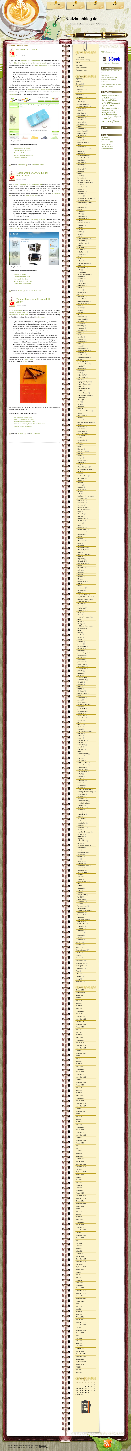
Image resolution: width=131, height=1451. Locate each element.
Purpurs (80, 720)
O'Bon (79, 615)
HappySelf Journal (83, 384)
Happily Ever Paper (84, 382)
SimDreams (81, 818)
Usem (79, 890)
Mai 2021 (78, 1003)
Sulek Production (83, 852)
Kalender (78, 944)
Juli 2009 (78, 1367)
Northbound (81, 608)
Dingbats (80, 276)
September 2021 (81, 992)
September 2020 (81, 1024)
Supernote (81, 854)
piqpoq (80, 688)
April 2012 (79, 1280)
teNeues (80, 863)
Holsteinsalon (82, 397)
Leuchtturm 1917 (83, 509)
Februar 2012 (80, 1285)
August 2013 (80, 1238)
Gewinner (106, 103)
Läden (78, 952)
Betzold (80, 167)
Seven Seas (81, 814)
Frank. (80, 343)
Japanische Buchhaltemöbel (22, 283)
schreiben (21, 433)
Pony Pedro (81, 702)
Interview (78, 942)
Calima (80, 214)
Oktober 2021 (80, 990)
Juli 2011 (78, 1304)
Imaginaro (81, 406)
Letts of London (82, 507)
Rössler (80, 778)
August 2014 (80, 1206)
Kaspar (80, 444)
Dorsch (80, 287)
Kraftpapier (81, 462)
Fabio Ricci (81, 321)
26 (77, 1392)
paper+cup (81, 648)
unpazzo (80, 888)
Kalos (79, 438)
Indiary (80, 413)
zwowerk (80, 939)
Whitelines (81, 917)
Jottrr (79, 424)
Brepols (80, 189)
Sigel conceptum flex (107, 86)
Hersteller (79, 97)
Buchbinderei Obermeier (85, 198)
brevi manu (81, 191)
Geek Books (81, 355)
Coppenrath (81, 247)
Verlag (78, 979)
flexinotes (80, 339)
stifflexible (81, 836)
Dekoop (80, 261)
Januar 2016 (80, 1161)
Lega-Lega (81, 489)
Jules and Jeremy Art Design (36, 219)
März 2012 (79, 1282)
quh (79, 722)
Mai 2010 (78, 1340)
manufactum (81, 532)
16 (88, 1388)
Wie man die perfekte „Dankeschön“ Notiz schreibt (29, 424)
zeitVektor (81, 930)
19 (77, 1390)
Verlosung (107, 121)
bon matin (81, 178)
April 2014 (79, 1216)
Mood (79, 579)
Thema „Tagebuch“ (30, 359)
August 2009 (80, 1364)
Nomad (80, 606)
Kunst (77, 947)
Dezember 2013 (81, 1227)
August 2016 (80, 1143)
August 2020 (80, 1027)
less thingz (81, 498)
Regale (20, 290)
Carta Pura (81, 225)
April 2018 (79, 1093)
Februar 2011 (80, 1317)
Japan (42, 164)
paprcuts (80, 675)
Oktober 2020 (80, 1021)
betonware (81, 164)
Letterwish (81, 505)
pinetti (79, 686)
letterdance (81, 500)
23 (88, 1390)
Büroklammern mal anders (22, 148)
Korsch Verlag (82, 460)
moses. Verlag (82, 581)
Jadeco (80, 420)
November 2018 (81, 1077)
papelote (80, 644)
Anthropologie (82, 124)
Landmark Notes (83, 476)
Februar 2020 (80, 1040)
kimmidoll (80, 449)
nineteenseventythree (84, 599)
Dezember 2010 (81, 1322)
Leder (116, 108)
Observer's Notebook (84, 617)
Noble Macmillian (83, 601)
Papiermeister (82, 666)
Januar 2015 (80, 1193)
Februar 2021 (80, 1011)
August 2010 (80, 1333)
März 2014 (79, 1219)
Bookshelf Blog (15, 229)
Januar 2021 (80, 1014)
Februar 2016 (80, 1158)
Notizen (104, 112)
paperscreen (81, 657)
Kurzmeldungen (81, 950)
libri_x (79, 512)
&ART (79, 99)
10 (91, 1386)
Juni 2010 (79, 1338)
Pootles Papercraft (83, 704)
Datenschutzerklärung (83, 60)
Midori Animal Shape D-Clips (44, 65)
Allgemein (79, 79)
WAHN (80, 897)
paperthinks (81, 659)
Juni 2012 (79, 1274)
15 (85, 1388)
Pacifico (80, 635)
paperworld (111, 112)
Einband (78, 84)
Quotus (80, 727)
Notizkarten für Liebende (21, 153)
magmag (80, 523)
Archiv (115, 5)
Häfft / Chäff (81, 375)
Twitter (104, 119)
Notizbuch (113, 110)
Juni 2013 (79, 1243)
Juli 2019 (78, 1056)
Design (31, 290)
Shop (109, 117)
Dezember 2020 (81, 1016)
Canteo (80, 220)
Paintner (80, 639)
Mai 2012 (78, 1277)
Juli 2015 (78, 1177)
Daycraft (80, 254)
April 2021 (79, 1006)
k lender (80, 429)
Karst (79, 442)
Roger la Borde (82, 769)
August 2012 (80, 1269)
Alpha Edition (81, 115)
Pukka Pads (81, 718)
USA (108, 119)
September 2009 (81, 1362)
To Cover (80, 868)
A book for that (82, 104)
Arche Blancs (82, 131)
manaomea (81, 527)
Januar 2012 (80, 1288)
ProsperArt (81, 713)
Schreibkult (81, 798)
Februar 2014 (80, 1222)
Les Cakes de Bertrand (85, 496)
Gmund (80, 359)
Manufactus (81, 534)
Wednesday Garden (84, 910)
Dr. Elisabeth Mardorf (15, 310)
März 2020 (79, 1037)
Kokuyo (80, 458)
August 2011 (80, 1301)
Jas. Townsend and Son (85, 422)
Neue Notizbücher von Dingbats (111, 84)
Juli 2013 (78, 1240)
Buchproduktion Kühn (84, 202)
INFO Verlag (81, 415)
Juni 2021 (79, 1000)
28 (83, 1392)
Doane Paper (82, 283)
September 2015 (81, 1172)
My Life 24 (81, 590)
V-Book (80, 892)
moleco (80, 570)
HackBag (79, 94)
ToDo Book (81, 870)
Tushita (80, 879)
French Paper (82, 348)
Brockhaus (81, 193)
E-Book (78, 62)
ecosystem (81, 296)
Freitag (80, 346)
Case (46, 1447)
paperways (81, 662)
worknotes (81, 921)
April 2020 (79, 1035)
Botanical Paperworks (84, 182)
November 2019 (81, 1048)
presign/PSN (81, 709)
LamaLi (80, 471)
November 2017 (81, 1106)
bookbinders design (84, 180)
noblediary (81, 603)
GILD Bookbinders (83, 357)
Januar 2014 (80, 1224)
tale (79, 859)
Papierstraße (82, 668)
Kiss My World (82, 451)
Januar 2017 (80, 1130)
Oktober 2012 (80, 1264)
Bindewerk (81, 169)
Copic (79, 245)
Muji (79, 585)
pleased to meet (82, 693)
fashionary (81, 325)
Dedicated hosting (107, 148)
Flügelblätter (81, 341)
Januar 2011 (80, 1319)
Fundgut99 (81, 352)
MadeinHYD (81, 520)
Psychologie (113, 114)
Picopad (80, 684)
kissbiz (80, 453)
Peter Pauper (82, 679)
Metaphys (81, 545)
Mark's (80, 536)
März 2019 (79, 1066)
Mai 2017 (78, 1119)
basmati (80, 151)
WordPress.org (106, 144)
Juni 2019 (79, 1058)
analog (104, 95)
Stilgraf (80, 839)
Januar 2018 (80, 1100)
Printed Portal (82, 711)
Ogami (80, 621)
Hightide (80, 391)
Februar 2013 (80, 1253)
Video (116, 121)
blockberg (81, 171)
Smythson (81, 825)
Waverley (80, 903)
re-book (80, 736)
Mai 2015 (78, 1182)
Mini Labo (80, 556)
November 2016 (81, 1135)
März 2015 (79, 1188)
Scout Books (81, 807)
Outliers (80, 630)
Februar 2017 (80, 1127)
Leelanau (80, 487)
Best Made (81, 162)
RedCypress (81, 740)
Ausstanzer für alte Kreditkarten (23, 155)
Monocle (80, 574)
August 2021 (80, 995)
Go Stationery (82, 361)
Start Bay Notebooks (84, 832)
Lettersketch (81, 503)
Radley (80, 729)
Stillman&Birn (82, 841)
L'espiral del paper (83, 467)
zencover (80, 933)
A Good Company (83, 106)
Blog (113, 95)
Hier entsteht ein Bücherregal (23, 281)
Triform (80, 874)
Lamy (79, 473)
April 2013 (79, 1248)
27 (80, 1392)
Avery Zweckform (83, 149)
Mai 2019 (78, 1061)
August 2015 (80, 1174)
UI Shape (80, 886)
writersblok (81, 926)
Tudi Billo (80, 877)
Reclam (80, 738)
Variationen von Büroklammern (30, 60)
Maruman (80, 538)
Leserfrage (105, 110)
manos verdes (82, 529)
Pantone (80, 641)
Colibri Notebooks (83, 238)
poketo (80, 700)
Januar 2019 (80, 1072)
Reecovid (80, 742)
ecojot (79, 294)
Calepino (80, 211)
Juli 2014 (78, 1209)
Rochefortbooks (83, 765)
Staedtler (80, 830)
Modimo (80, 565)
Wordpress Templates (15, 1447)
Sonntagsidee (80, 966)
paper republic (82, 646)
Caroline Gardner (83, 223)
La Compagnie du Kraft (85, 469)
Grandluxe (81, 368)
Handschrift (115, 103)
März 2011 (79, 1314)
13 (80, 1388)
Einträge (105, 139)
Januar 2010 (80, 1351)
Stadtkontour (81, 827)
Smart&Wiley (81, 823)
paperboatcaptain (83, 653)
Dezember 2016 (81, 1132)
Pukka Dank (81, 715)
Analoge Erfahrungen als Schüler (24, 419)
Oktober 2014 (80, 1201)
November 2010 (81, 1325)
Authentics (81, 146)
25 (94, 1390)
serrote (80, 812)
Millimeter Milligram (83, 554)
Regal (35, 290)
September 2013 (81, 1235)
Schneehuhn (81, 794)
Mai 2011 (78, 1309)
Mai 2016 (78, 1151)
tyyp (79, 883)
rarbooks (80, 733)
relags (79, 751)
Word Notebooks (83, 919)
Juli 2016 (78, 1145)
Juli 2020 (78, 1029)
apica (79, 126)
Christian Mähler (21, 56)
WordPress (42, 1446)
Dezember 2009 (81, 1354)
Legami (80, 491)
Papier (105, 114)
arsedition (81, 135)
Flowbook (79, 86)
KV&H (79, 464)
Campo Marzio (82, 218)
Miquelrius (81, 559)
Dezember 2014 (81, 1195)
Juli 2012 (78, 1272)
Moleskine (81, 572)
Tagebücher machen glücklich (23, 426)
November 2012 (81, 1261)
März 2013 (79, 1251)
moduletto (81, 567)
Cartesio (80, 227)
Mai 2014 (78, 1214)
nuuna (79, 612)
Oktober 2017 (80, 1108)
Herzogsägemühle (83, 388)
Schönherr (81, 796)
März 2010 (79, 1346)
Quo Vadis (81, 724)
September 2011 (81, 1298)
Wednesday (81, 908)
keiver (79, 446)
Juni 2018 (79, 1087)
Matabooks (81, 541)
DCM (79, 258)
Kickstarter (106, 108)
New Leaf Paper (83, 594)
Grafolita (80, 366)
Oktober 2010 (80, 1327)
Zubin (79, 937)
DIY (79, 281)
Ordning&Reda (82, 628)
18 (94, 1388)
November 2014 (81, 1198)
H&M (79, 373)
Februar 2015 (80, 1190)
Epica (79, 310)
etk (78, 314)
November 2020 (81, 1019)
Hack (77, 92)
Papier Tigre (81, 664)
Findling (80, 334)
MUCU (80, 583)
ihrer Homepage (40, 317)
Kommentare (107, 142)
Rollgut (80, 774)
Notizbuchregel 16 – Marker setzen (39, 89)
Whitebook (81, 915)
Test (77, 971)
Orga (77, 955)
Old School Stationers (84, 626)
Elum (79, 305)
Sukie (79, 850)
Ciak (79, 236)
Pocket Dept (81, 697)
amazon (24, 361)
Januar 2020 (80, 1042)
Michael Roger (82, 550)
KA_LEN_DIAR (82, 433)
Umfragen (81, 57)
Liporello (80, 516)
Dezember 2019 (81, 1045)
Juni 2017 (79, 1116)
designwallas (81, 267)
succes (80, 843)
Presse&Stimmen (95, 5)
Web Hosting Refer (107, 146)
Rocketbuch (81, 767)
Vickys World (82, 894)
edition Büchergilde (83, 301)
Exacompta (81, 317)
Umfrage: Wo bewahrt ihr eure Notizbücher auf (27, 184)
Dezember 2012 (81, 1259)
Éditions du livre (82, 303)
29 (85, 1392)
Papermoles (81, 655)
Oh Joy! (80, 624)
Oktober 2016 (80, 1137)
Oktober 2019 (80, 1050)
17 (91, 1388)
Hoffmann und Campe (84, 395)
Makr (79, 525)
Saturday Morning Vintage (86, 792)
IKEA (79, 404)
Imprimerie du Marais (84, 411)
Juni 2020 (79, 1032)
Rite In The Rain (83, 762)
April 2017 (79, 1122)
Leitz (79, 494)
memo (79, 543)
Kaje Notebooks (82, 435)
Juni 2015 (79, 1180)
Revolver (80, 756)
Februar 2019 (80, 1069)
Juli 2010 (78, 1335)
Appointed (81, 128)
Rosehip (80, 776)
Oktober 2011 (80, 1296)
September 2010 (81, 1330)
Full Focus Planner (83, 350)
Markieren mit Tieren (26, 49)
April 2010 (79, 1343)
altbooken (81, 117)
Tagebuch (37, 433)
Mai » (82, 1394)
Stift (112, 117)
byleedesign (81, 207)
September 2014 (81, 1203)
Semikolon (81, 809)
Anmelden (104, 137)
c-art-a (80, 209)
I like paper (81, 399)
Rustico (80, 783)
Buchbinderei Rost (83, 200)
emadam (80, 308)
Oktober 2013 (80, 1232)
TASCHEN (81, 861)
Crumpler (80, 249)
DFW (79, 270)
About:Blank (81, 108)
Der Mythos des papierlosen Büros (24, 421)
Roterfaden (81, 780)
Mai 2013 (78, 1246)
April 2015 (79, 1185)
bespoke (80, 160)
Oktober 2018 (80, 1079)
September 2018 (81, 1082)
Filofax (80, 332)
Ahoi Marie (81, 113)
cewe (79, 234)
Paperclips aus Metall (20, 157)
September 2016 (81, 1140)
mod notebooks (82, 563)
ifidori (79, 402)
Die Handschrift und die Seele (23, 417)
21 (83, 1390)
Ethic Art (80, 312)
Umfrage (78, 976)
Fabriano (80, 323)
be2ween (80, 153)
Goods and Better (83, 364)
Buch (32, 433)
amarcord (81, 122)
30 (88, 1392)
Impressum (75, 5)
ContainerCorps (82, 243)
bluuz (79, 173)
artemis (80, 137)
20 (80, 1390)
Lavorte (80, 480)
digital (104, 100)
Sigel (79, 816)
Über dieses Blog (55, 5)
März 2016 (79, 1156)
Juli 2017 (78, 1114)
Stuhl (39, 290)
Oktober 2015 (80, 1169)
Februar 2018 (80, 1098)
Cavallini (80, 229)
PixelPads (81, 691)
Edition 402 (81, 299)
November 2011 (81, 1293)
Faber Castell (82, 319)
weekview (81, 912)
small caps (81, 821)
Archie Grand (82, 133)
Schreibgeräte (80, 963)
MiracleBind (81, 561)
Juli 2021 (78, 998)
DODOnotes (81, 285)
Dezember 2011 (81, 1290)
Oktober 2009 (80, 1359)
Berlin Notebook (82, 158)
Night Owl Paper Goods (85, 597)
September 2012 (81, 1267)
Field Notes (81, 330)
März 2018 (79, 1095)
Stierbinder (81, 834)
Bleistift (110, 95)
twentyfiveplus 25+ (83, 881)
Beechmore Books (83, 155)
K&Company (81, 431)
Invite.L (80, 417)
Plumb (79, 695)
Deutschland (113, 98)
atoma (79, 144)
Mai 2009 (78, 1372)
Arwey (79, 140)
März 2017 (79, 1124)
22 (85, 1390)
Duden (80, 290)
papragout (81, 673)
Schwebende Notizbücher (22, 276)
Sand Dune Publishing (84, 789)
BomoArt (80, 176)
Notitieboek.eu (82, 610)
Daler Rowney (82, 252)
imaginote (80, 408)
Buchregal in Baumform (21, 279)
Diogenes (80, 278)
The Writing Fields (83, 865)
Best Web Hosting (36, 1447)
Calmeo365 (81, 216)
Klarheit (80, 455)
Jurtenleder (81, 426)
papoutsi (80, 671)
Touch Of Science (83, 872)
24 (91, 1390)
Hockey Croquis (83, 393)
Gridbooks (81, 370)
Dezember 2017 (81, 1103)
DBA (79, 256)
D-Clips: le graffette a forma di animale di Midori (29, 63)
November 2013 (81, 1230)
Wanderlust (81, 901)
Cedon (80, 232)
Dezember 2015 (81, 1164)
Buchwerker (81, 205)
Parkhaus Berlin (82, 677)
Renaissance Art (83, 753)
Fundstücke (21, 164)
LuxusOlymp (81, 518)
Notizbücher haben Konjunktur (18, 312)
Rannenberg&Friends (84, 731)
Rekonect (81, 749)
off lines (80, 619)
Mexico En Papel (83, 547)
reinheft (80, 747)
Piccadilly (80, 682)
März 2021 (79, 1008)
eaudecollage (82, 292)
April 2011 (79, 1311)
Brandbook (81, 187)
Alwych (80, 119)
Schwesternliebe (83, 800)
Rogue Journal (82, 771)
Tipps (77, 973)
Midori (79, 552)
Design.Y (80, 265)
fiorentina (80, 337)
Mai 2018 (78, 1090)
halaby (80, 379)
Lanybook (81, 478)
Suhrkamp (81, 847)
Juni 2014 (79, 1211)
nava (79, 592)
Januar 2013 (80, 1256)
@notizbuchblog (110, 52)
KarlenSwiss (81, 440)
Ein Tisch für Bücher (20, 274)
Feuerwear (81, 328)
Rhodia (80, 758)
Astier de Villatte (82, 142)
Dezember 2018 (81, 1074)
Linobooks (81, 514)
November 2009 (81, 1356)
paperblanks (81, 650)
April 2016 (79, 1153)
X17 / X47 (81, 928)
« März (77, 1394)
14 (83, 1388)
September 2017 (81, 1111)
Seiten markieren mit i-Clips (22, 150)
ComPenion (81, 240)
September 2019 (81, 1053)
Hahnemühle (81, 377)
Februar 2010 (80, 1348)
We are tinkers (82, 906)
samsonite (81, 787)
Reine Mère (81, 745)
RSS (102, 52)
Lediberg (80, 485)
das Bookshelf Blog (31, 195)
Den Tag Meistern (83, 263)
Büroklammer (35, 164)
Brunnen (80, 196)
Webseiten (79, 981)
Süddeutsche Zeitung (84, 845)
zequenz (80, 935)
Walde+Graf (81, 899)
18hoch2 (80, 102)
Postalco (80, 706)
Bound (79, 185)
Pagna (79, 637)
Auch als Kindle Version (111, 63)
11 (94, 1386)
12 (77, 1388)
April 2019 (79, 1064)
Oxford (80, 633)
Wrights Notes (82, 924)
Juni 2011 (79, 1306)
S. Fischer (81, 785)
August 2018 (80, 1085)
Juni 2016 (79, 1148)
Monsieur (80, 576)
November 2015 (81, 1166)
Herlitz (79, 386)
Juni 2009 (79, 1369)
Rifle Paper (81, 760)
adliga (79, 111)
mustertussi (81, 588)
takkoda (80, 856)
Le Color (80, 482)
